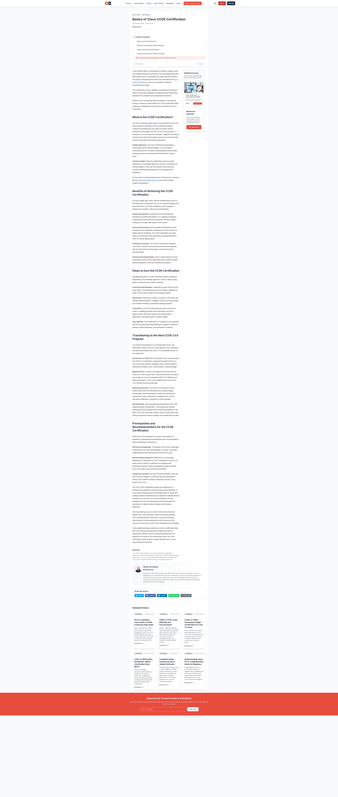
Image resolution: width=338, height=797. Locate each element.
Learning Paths (139, 3)
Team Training (158, 3)
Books (179, 3)
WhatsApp (175, 595)
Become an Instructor (192, 3)
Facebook (151, 595)
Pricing (148, 3)
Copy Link (187, 595)
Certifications (146, 14)
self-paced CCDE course (147, 180)
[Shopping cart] (215, 3)
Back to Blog (136, 14)
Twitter (140, 595)
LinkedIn (163, 595)
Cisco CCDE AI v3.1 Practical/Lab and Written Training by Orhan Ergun (194, 96)
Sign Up (231, 3)
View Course (197, 103)
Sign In (222, 3)
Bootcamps (170, 3)
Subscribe (192, 709)
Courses (128, 3)
